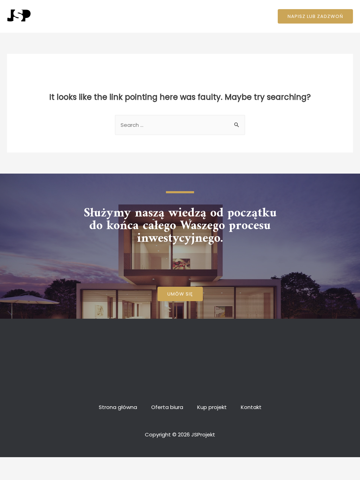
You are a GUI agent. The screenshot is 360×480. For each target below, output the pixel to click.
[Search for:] (180, 125)
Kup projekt (210, 16)
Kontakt (246, 16)
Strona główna (123, 16)
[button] (180, 294)
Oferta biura (169, 16)
